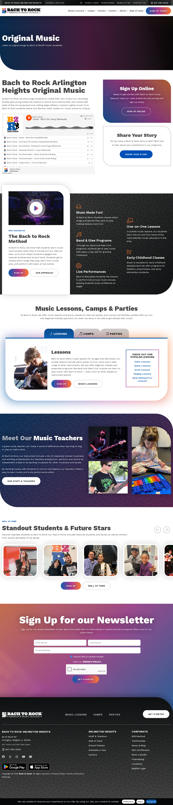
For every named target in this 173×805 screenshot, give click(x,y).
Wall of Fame (136, 10)
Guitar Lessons (142, 365)
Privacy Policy (58, 774)
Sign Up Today (158, 11)
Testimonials (138, 741)
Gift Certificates (140, 750)
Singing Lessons (142, 374)
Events (112, 10)
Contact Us (139, 3)
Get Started (156, 714)
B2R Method (138, 736)
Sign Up (18, 273)
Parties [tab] (116, 333)
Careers (93, 754)
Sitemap (6, 777)
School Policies (97, 745)
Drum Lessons (142, 370)
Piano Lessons (142, 361)
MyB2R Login (91, 3)
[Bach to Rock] (21, 10)
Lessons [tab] (60, 333)
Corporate (140, 731)
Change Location (55, 3)
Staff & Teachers (98, 736)
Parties (102, 10)
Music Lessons (76, 10)
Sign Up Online (136, 111)
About (123, 10)
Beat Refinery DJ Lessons (142, 379)
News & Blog (139, 745)
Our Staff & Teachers (21, 481)
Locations (137, 764)
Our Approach (44, 273)
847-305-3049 (160, 3)
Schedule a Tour (97, 750)
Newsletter (123, 3)
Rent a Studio (139, 754)
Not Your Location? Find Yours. (16, 744)
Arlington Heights (102, 731)
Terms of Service (74, 774)
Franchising (107, 3)
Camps (91, 10)
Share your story (136, 154)
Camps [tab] (88, 333)
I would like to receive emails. (88, 657)
